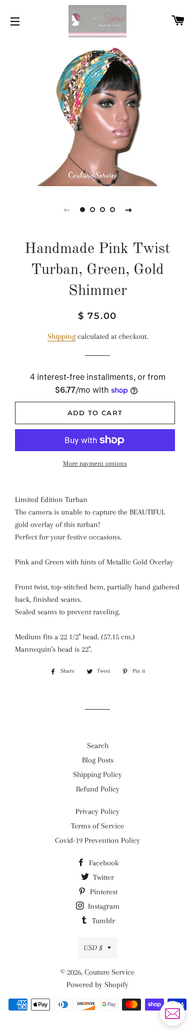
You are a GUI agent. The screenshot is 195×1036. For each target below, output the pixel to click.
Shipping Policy (97, 774)
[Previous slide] (67, 210)
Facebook (102, 862)
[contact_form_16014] (172, 1013)
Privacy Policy (98, 811)
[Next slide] (129, 210)
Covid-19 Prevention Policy (97, 840)
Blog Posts (98, 760)
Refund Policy (98, 788)
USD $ (93, 947)
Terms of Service (97, 825)
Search (97, 745)
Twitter (102, 877)
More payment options (95, 463)
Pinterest (103, 891)
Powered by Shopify (97, 984)
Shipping (62, 336)
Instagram (103, 906)
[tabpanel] (97, 113)
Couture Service (109, 972)
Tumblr (102, 920)
